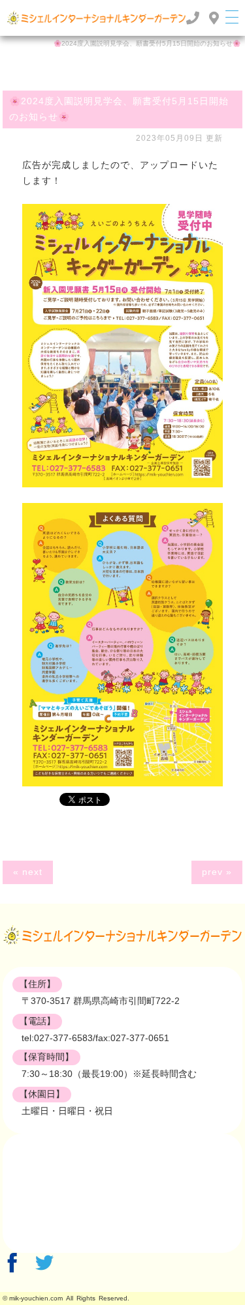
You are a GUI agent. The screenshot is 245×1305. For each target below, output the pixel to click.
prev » (217, 872)
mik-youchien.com (36, 1298)
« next (27, 872)
